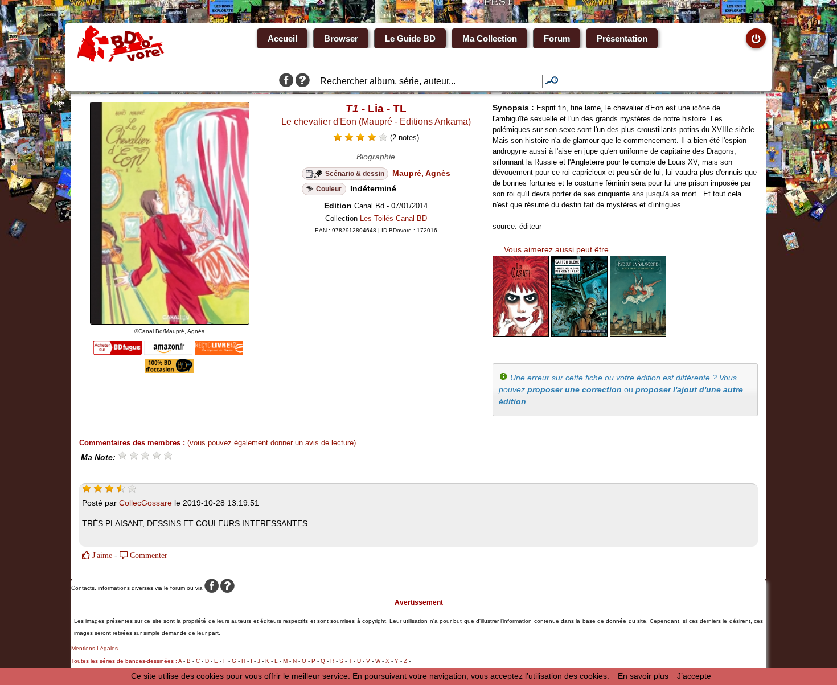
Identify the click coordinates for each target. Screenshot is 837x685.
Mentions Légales (94, 648)
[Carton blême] (579, 333)
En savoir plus (643, 675)
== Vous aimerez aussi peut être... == (560, 249)
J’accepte (694, 675)
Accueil (282, 38)
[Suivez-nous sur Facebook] (286, 81)
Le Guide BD (410, 38)
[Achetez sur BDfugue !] (117, 351)
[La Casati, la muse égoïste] (521, 333)
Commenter (147, 555)
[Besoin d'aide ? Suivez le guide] (303, 81)
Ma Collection (489, 38)
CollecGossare (145, 502)
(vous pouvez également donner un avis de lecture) (271, 442)
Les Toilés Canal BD (393, 218)
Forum (557, 38)
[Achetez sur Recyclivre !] (219, 351)
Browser (341, 38)
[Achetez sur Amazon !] (168, 351)
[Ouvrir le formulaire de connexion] (756, 38)
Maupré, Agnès (421, 173)
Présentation (622, 38)
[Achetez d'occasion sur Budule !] (169, 370)
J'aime (101, 555)
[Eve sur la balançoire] (638, 333)
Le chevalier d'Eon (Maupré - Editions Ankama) (376, 121)
